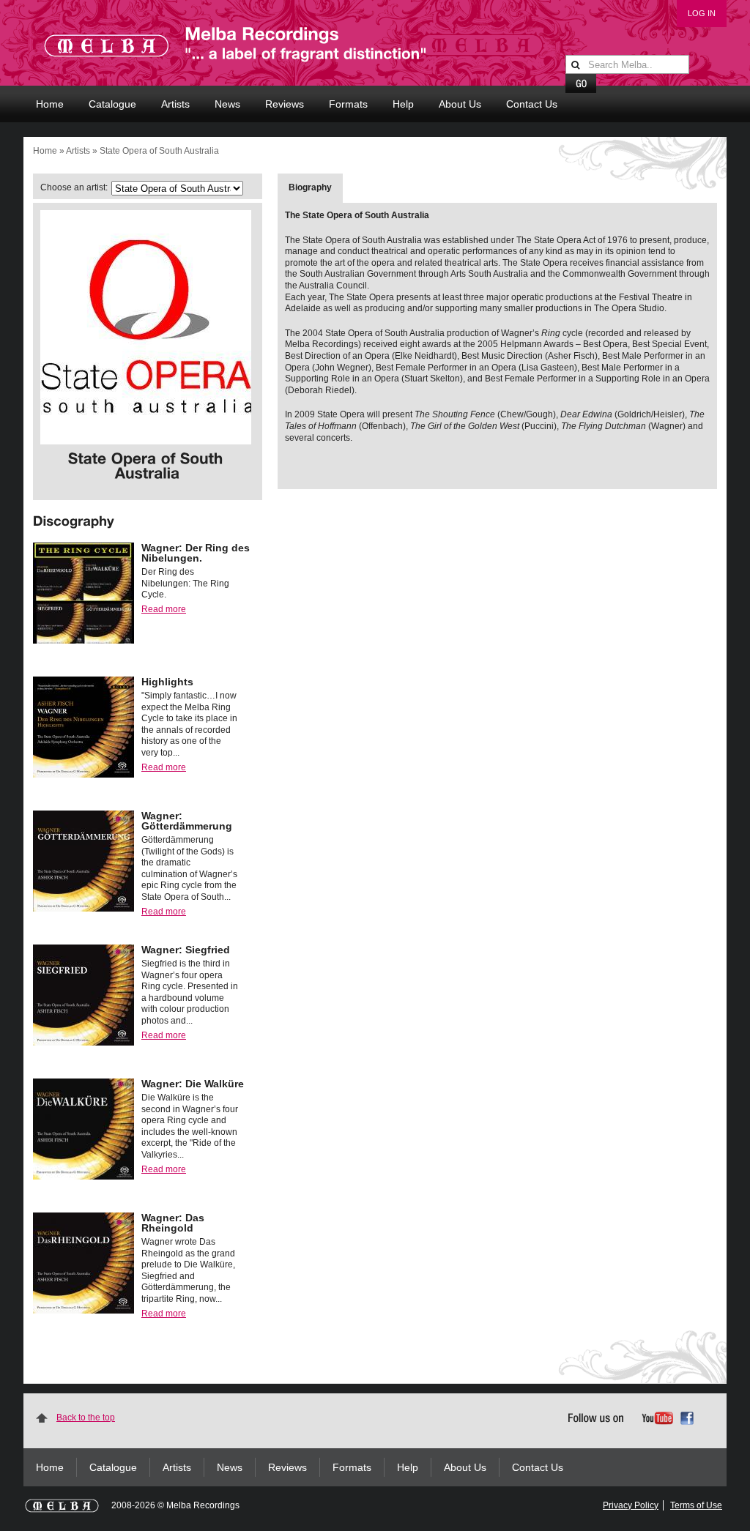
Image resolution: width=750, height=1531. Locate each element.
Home (50, 104)
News (227, 104)
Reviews (284, 104)
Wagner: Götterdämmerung (186, 821)
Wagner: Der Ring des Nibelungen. (195, 553)
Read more (163, 609)
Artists (175, 104)
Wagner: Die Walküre (192, 1083)
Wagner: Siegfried (185, 950)
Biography (310, 187)
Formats (348, 104)
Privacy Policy (630, 1505)
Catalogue (112, 104)
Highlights (167, 682)
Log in (702, 13)
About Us (460, 104)
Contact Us (531, 104)
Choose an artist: (74, 187)
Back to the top (85, 1417)
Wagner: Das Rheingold (172, 1223)
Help (403, 104)
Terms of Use (696, 1505)
